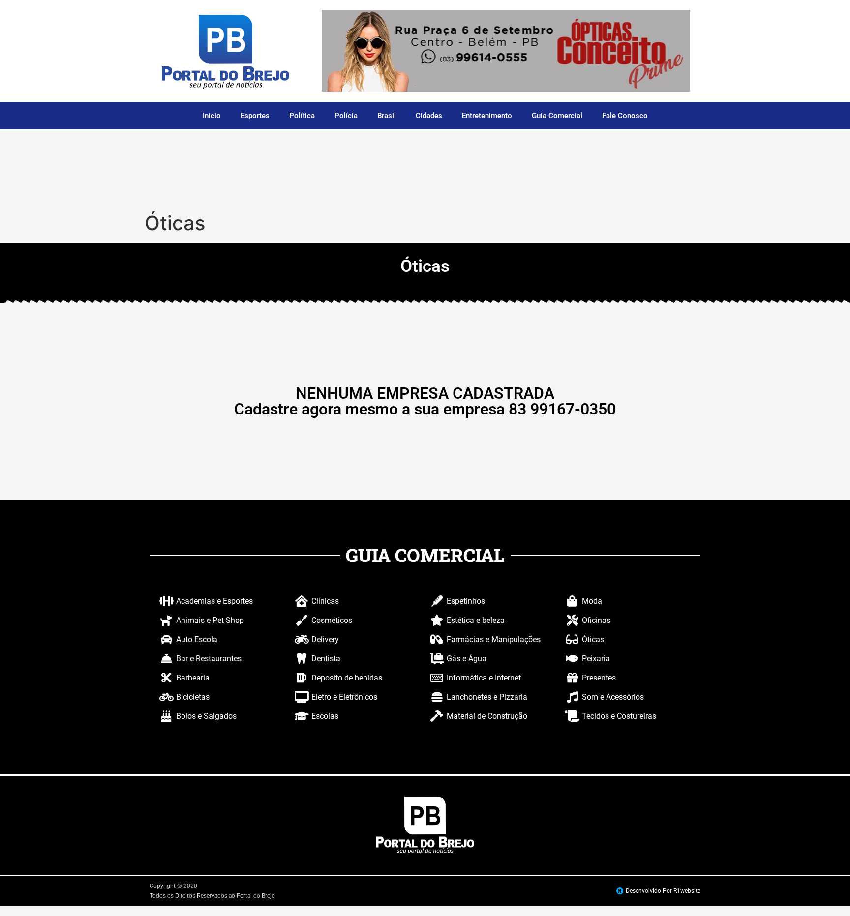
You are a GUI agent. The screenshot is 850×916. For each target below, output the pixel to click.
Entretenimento (487, 115)
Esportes (255, 115)
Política (302, 115)
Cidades (429, 115)
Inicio (212, 115)
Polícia (346, 115)
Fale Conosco (625, 115)
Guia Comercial (557, 115)
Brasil (386, 115)
